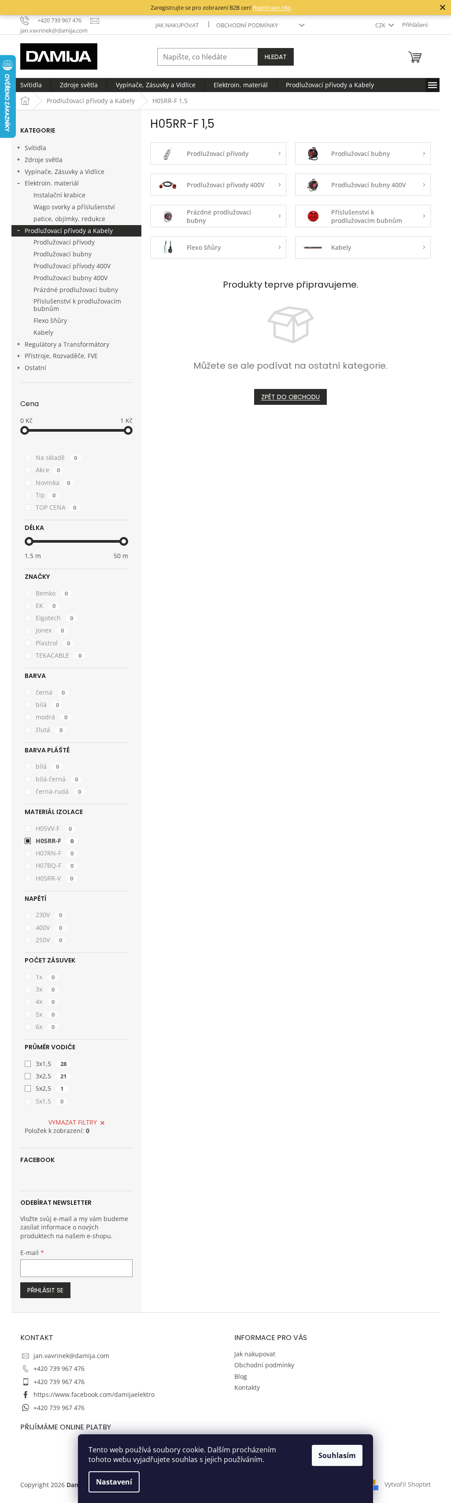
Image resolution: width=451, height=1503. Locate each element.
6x (45, 1026)
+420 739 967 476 (59, 1368)
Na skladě (56, 457)
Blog (240, 1376)
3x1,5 (51, 1063)
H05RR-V (54, 878)
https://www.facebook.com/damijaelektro (94, 1394)
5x (45, 1014)
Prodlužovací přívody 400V (72, 266)
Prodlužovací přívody (64, 242)
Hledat (276, 56)
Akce (48, 470)
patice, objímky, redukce (69, 219)
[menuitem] (31, 85)
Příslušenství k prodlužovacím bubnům (77, 305)
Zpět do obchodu (290, 396)
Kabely (43, 332)
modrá (51, 717)
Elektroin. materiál (52, 183)
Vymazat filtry (72, 1122)
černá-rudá (58, 791)
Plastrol (53, 643)
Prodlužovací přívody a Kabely (69, 230)
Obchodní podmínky (247, 25)
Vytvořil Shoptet (407, 1484)
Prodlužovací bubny (62, 254)
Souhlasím (337, 1455)
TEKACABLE (58, 655)
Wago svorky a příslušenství (74, 207)
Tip (45, 495)
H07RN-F (55, 853)
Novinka (53, 482)
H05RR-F (55, 841)
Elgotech (54, 618)
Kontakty (247, 1387)
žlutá (49, 730)
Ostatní (35, 367)
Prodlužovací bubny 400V (70, 278)
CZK (381, 25)
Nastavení (114, 1482)
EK (45, 605)
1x (45, 977)
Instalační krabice (59, 195)
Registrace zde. (272, 7)
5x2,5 (49, 1088)
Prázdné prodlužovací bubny (75, 289)
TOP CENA (56, 507)
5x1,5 (49, 1101)
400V (49, 927)
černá (50, 692)
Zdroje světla (44, 159)
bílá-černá (57, 779)
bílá (47, 704)
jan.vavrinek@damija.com (71, 1355)
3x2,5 (51, 1076)
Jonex (50, 630)
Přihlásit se (45, 1290)
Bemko (52, 593)
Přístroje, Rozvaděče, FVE (61, 356)
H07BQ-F (55, 865)
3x (45, 989)
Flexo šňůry (50, 320)
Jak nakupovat (177, 25)
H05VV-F (54, 828)
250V (49, 940)
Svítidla (35, 148)
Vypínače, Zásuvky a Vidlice (64, 171)
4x (45, 1001)
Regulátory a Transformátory (67, 344)
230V (49, 915)
